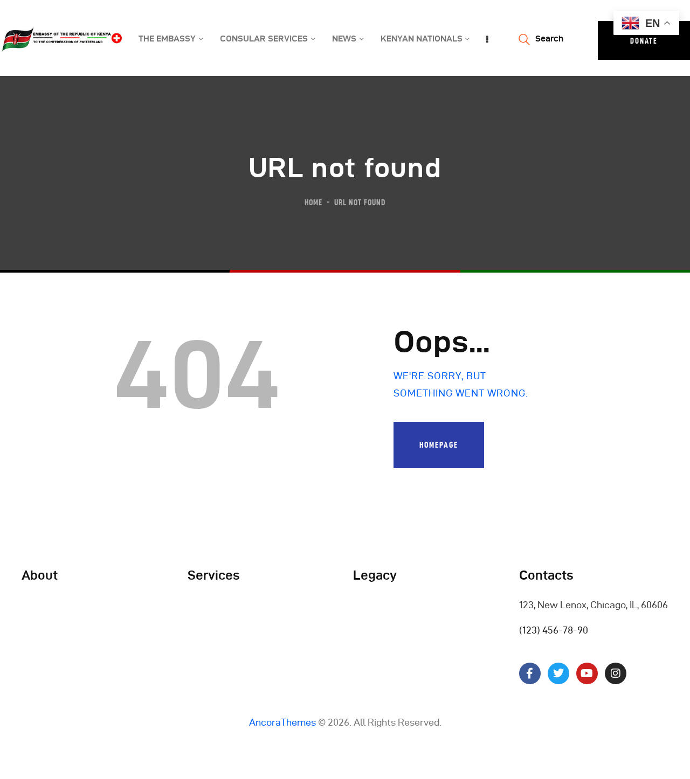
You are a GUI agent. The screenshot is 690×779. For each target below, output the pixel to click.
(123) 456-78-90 (553, 630)
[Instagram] (615, 673)
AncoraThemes (282, 722)
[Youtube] (587, 673)
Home (313, 202)
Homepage (438, 444)
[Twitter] (558, 673)
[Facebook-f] (530, 673)
